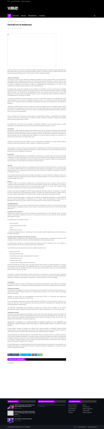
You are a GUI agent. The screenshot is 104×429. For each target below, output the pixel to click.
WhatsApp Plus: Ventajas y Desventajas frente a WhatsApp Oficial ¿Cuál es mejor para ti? (24, 413)
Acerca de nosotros (15, 1)
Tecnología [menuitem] (15, 15)
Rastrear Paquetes (87, 412)
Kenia (10, 28)
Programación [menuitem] (32, 15)
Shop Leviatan (86, 410)
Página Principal (10, 21)
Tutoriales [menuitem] (42, 15)
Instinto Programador (88, 408)
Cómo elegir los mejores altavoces (23, 418)
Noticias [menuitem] (23, 15)
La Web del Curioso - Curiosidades (22, 427)
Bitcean (84, 405)
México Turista (71, 410)
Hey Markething (72, 408)
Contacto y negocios (25, 1)
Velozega (70, 412)
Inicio (8, 1)
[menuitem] (9, 16)
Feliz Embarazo (86, 406)
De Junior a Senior (72, 406)
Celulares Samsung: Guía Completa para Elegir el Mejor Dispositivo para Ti (24, 405)
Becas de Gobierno (72, 405)
